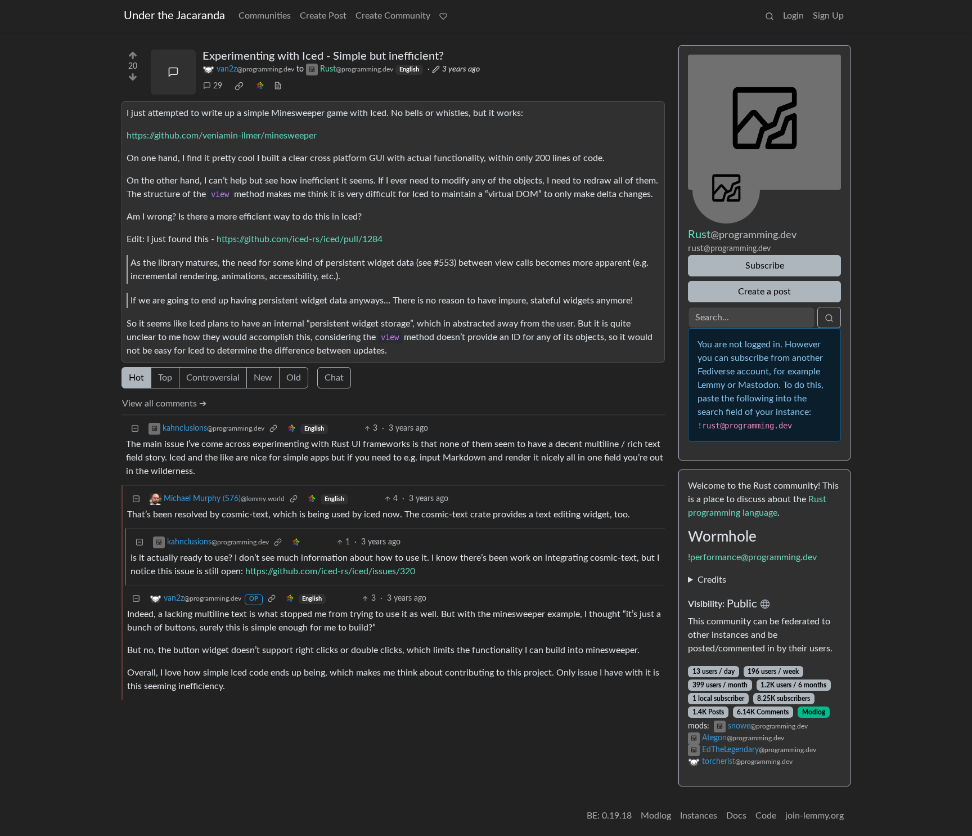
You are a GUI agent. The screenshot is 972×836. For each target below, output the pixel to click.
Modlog (813, 712)
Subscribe (764, 265)
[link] (239, 86)
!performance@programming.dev (752, 557)
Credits (712, 579)
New (263, 377)
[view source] (278, 86)
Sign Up (828, 15)
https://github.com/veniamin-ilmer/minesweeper (222, 135)
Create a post (764, 291)
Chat (334, 377)
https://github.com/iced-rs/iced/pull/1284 (299, 239)
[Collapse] (135, 428)
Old (293, 377)
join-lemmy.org (814, 815)
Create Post (323, 15)
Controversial (213, 377)
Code (765, 815)
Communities (264, 15)
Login (793, 15)
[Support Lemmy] (443, 16)
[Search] (769, 16)
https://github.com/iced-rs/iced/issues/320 (330, 571)
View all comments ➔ (164, 403)
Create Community (393, 15)
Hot (136, 377)
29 (217, 86)
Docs (736, 815)
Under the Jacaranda (174, 15)
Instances (698, 815)
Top (165, 377)
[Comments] (173, 72)
